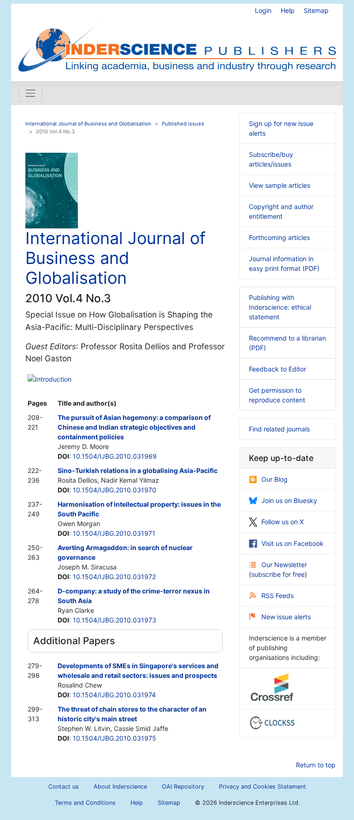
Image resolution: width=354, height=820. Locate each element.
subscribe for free (278, 574)
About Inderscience (120, 786)
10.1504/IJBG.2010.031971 (114, 533)
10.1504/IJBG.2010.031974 (114, 695)
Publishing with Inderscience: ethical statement (280, 307)
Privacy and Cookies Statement (262, 786)
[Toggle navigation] (30, 93)
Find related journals (279, 429)
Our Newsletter (284, 565)
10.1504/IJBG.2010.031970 (114, 490)
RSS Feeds (277, 595)
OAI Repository (183, 786)
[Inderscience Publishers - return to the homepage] (177, 39)
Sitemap (316, 10)
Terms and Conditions (85, 802)
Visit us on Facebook (292, 543)
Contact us (63, 786)
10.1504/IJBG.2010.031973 (114, 620)
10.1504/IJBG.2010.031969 (115, 456)
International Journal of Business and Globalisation (88, 123)
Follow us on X (282, 522)
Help (288, 10)
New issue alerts (286, 617)
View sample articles (279, 185)
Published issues (183, 123)
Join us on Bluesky (289, 500)
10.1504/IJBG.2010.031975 (114, 738)
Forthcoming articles (279, 237)
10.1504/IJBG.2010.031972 (114, 577)
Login (263, 10)
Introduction (53, 379)
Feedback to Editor (277, 369)
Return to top (316, 765)
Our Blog (274, 479)
